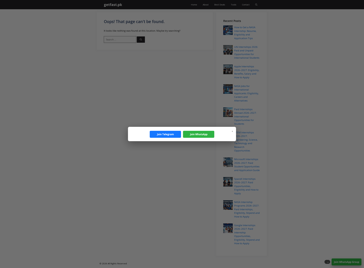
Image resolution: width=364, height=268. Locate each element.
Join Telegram (165, 134)
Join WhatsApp (198, 134)
